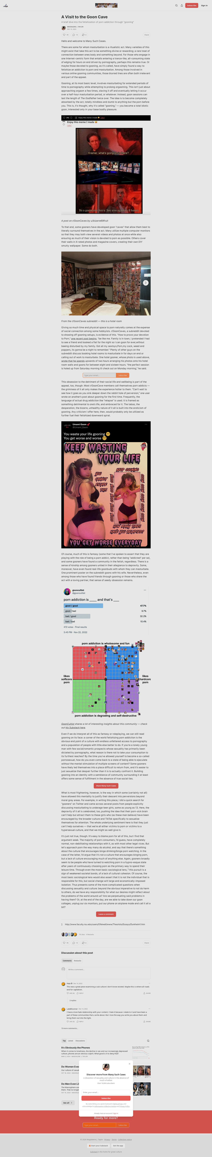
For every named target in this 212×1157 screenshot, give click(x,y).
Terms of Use (118, 1104)
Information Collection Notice (105, 1106)
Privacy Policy (124, 1106)
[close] (130, 1064)
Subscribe (106, 1098)
